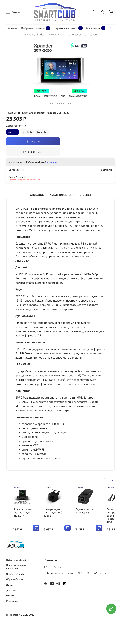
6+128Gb (42, 131)
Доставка (11, 590)
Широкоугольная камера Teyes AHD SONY (22, 512)
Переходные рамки (65, 28)
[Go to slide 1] (50, 103)
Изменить (52, 162)
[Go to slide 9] (68, 103)
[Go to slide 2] (52, 103)
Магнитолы (93, 28)
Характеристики (16, 125)
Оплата (10, 595)
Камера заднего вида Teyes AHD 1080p (53, 512)
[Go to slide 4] (57, 103)
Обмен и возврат (15, 573)
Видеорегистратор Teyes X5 (85, 511)
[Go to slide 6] (61, 103)
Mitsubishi (78, 34)
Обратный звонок (15, 579)
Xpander (93, 34)
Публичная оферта (16, 559)
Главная (12, 28)
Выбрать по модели (33, 28)
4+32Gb (12, 131)
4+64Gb (27, 131)
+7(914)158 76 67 (54, 567)
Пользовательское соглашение (16, 567)
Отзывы (10, 585)
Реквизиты (12, 601)
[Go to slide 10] (70, 103)
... (66, 34)
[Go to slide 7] (63, 103)
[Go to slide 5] (59, 103)
